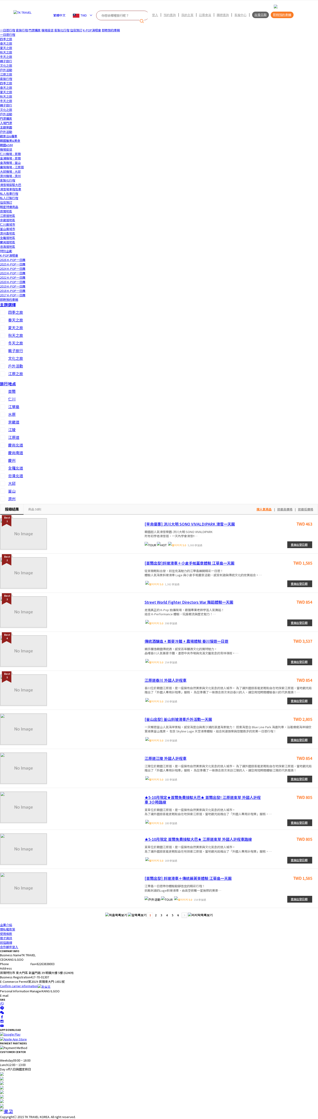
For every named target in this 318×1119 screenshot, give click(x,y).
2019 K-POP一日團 (12, 286)
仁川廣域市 (7, 224)
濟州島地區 (7, 233)
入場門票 (6, 123)
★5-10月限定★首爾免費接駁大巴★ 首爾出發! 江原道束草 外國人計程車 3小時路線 (203, 800)
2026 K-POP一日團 (12, 260)
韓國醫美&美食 (10, 140)
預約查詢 (170, 15)
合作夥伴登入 (9, 947)
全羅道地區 (7, 237)
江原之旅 (6, 74)
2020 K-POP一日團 (12, 282)
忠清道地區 (7, 246)
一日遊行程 (7, 30)
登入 (155, 15)
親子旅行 (6, 61)
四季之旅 (6, 39)
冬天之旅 (6, 56)
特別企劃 (6, 251)
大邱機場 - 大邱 (10, 171)
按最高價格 (284, 509)
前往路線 (6, 942)
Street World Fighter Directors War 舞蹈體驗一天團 (189, 602)
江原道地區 (7, 215)
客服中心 (240, 15)
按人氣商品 (264, 509)
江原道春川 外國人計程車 (165, 680)
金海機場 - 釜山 (10, 162)
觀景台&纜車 (8, 136)
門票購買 (35, 30)
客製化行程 (61, 30)
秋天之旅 (6, 52)
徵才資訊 (6, 938)
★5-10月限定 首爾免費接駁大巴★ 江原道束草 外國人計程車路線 (198, 839)
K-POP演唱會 (92, 30)
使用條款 (6, 933)
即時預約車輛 (282, 15)
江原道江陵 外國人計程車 (165, 758)
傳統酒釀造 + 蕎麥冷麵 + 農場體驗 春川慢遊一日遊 (186, 641)
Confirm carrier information (19, 986)
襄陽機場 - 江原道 (12, 167)
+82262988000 (18, 964)
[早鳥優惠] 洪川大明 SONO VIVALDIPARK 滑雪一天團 (190, 524)
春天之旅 (6, 43)
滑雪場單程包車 (10, 189)
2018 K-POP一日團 (12, 290)
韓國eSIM (6, 145)
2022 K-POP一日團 (12, 277)
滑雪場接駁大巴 (10, 184)
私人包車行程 (9, 193)
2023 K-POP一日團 (12, 273)
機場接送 (47, 30)
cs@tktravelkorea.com (24, 995)
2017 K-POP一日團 (12, 295)
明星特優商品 (9, 207)
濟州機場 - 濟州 (10, 176)
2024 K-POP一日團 (12, 268)
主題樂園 (6, 127)
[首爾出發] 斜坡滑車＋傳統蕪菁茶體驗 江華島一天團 (188, 878)
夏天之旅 (6, 48)
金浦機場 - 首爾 (10, 158)
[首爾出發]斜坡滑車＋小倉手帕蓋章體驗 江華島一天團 (189, 563)
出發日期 (260, 15)
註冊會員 (205, 15)
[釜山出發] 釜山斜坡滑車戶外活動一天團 (178, 719)
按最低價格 (305, 509)
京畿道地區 (7, 220)
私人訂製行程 (9, 198)
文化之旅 (6, 65)
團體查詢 (223, 15)
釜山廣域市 (7, 229)
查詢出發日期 (299, 544)
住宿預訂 (76, 30)
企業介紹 (6, 925)
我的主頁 (187, 15)
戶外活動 (6, 70)
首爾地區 (6, 211)
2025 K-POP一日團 (12, 264)
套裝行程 (22, 30)
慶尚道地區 (7, 242)
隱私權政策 (7, 929)
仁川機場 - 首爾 (10, 154)
